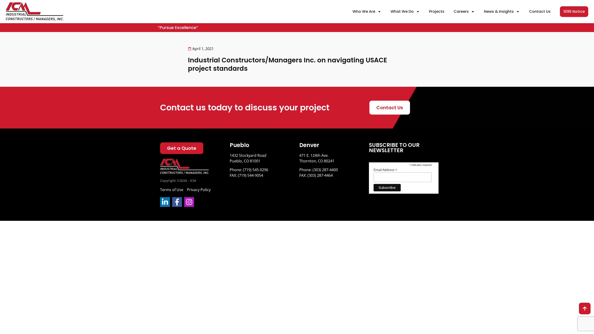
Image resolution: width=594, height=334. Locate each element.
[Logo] (184, 166)
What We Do (402, 11)
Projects (436, 11)
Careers (461, 11)
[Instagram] (189, 202)
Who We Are (363, 11)
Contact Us (540, 11)
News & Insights (499, 11)
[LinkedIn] (165, 202)
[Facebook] (177, 202)
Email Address (385, 170)
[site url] (34, 11)
